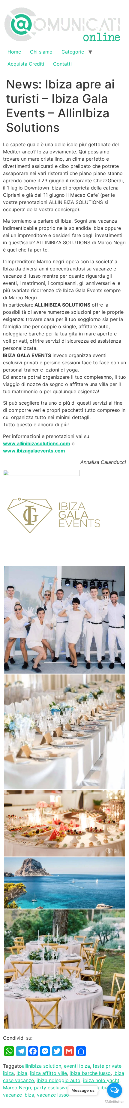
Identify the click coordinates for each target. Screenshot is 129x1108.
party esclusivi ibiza (56, 1088)
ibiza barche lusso (90, 1073)
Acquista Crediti (26, 64)
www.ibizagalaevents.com (34, 451)
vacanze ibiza (18, 1095)
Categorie (73, 52)
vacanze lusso (53, 1095)
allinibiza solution (41, 1066)
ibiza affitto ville (48, 1073)
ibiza (21, 1073)
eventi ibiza (77, 1066)
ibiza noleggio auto (58, 1080)
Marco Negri (17, 1088)
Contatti (62, 64)
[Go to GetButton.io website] (114, 1102)
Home (14, 52)
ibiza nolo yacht (101, 1080)
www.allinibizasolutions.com (36, 443)
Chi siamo (41, 52)
